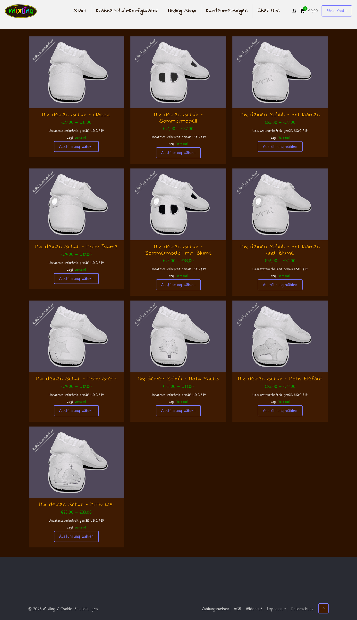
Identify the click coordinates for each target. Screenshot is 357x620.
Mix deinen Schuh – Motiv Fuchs (178, 379)
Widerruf (254, 609)
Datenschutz (302, 609)
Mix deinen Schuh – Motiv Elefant (280, 379)
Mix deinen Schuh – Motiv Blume (76, 247)
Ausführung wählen (76, 146)
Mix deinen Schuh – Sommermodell (178, 118)
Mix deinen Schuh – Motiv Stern (76, 379)
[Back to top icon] (323, 608)
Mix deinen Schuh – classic (76, 115)
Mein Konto (337, 10)
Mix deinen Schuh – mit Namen (280, 115)
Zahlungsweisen (215, 609)
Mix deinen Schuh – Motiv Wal (76, 505)
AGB (237, 609)
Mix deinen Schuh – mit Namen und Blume (280, 250)
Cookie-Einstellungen (79, 609)
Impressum (276, 609)
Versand (80, 137)
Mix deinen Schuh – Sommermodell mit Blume (178, 250)
